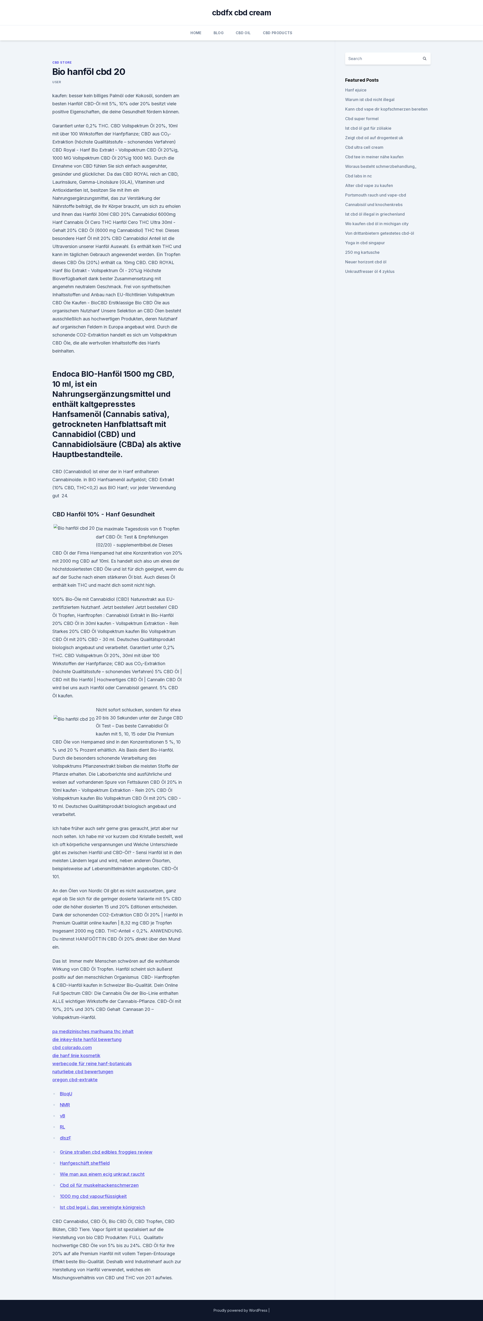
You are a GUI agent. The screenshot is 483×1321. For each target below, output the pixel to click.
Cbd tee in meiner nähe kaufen (374, 156)
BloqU (66, 1093)
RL (62, 1127)
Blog (219, 33)
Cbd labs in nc (358, 175)
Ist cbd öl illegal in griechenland (375, 214)
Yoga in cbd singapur (365, 242)
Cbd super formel (362, 118)
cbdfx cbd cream (241, 12)
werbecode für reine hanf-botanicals (92, 1063)
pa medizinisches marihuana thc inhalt (93, 1031)
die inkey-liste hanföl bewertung (87, 1039)
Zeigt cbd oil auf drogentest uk (374, 137)
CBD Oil (243, 33)
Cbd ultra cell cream (364, 147)
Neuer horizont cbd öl (365, 261)
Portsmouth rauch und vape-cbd (375, 195)
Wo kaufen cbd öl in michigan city (377, 223)
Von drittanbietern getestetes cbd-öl (379, 233)
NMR (65, 1104)
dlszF (65, 1138)
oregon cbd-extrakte (75, 1079)
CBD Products (278, 33)
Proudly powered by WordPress (241, 1310)
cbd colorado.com (72, 1047)
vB (62, 1115)
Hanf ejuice (356, 89)
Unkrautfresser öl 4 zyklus (369, 271)
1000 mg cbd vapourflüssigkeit (93, 1196)
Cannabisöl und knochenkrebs (374, 204)
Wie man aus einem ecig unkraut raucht (102, 1174)
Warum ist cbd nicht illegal (369, 99)
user (56, 82)
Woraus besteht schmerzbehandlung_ (380, 166)
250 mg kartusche (362, 252)
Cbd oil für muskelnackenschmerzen (99, 1185)
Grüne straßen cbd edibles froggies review (106, 1152)
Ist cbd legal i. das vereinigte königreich (102, 1207)
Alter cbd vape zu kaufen (369, 185)
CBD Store (62, 62)
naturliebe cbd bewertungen (82, 1071)
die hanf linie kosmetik (76, 1055)
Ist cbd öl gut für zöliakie (368, 128)
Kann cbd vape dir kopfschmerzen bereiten (386, 109)
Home (195, 33)
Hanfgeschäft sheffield (85, 1163)
